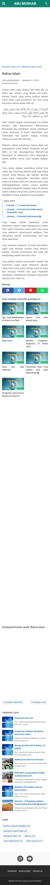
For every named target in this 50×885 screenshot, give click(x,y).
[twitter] (19, 290)
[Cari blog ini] (46, 3)
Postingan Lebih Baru (13, 702)
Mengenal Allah (12, 836)
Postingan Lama (39, 702)
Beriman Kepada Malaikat (17, 826)
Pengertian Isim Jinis (24, 718)
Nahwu (30, 836)
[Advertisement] (25, 36)
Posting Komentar (10, 83)
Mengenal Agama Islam (15, 831)
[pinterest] (31, 290)
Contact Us (37, 871)
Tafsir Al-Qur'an (34, 841)
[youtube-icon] (30, 859)
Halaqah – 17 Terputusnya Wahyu (22, 205)
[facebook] (8, 290)
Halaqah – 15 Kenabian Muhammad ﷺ (24, 216)
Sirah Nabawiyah (13, 841)
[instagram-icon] (20, 859)
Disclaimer (12, 871)
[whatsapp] (42, 290)
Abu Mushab (25, 4)
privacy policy (25, 871)
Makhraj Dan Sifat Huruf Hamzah (29, 759)
